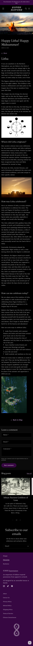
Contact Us (6, 598)
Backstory (6, 564)
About (5, 594)
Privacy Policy (7, 602)
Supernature (13, 571)
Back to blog (17, 420)
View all (29, 474)
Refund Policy (7, 606)
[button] (3, 8)
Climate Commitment (9, 617)
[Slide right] (20, 520)
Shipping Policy (8, 610)
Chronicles (6, 560)
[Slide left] (13, 520)
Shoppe (5, 556)
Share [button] (5, 53)
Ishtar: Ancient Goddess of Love (16, 498)
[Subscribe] (28, 546)
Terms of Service (8, 613)
